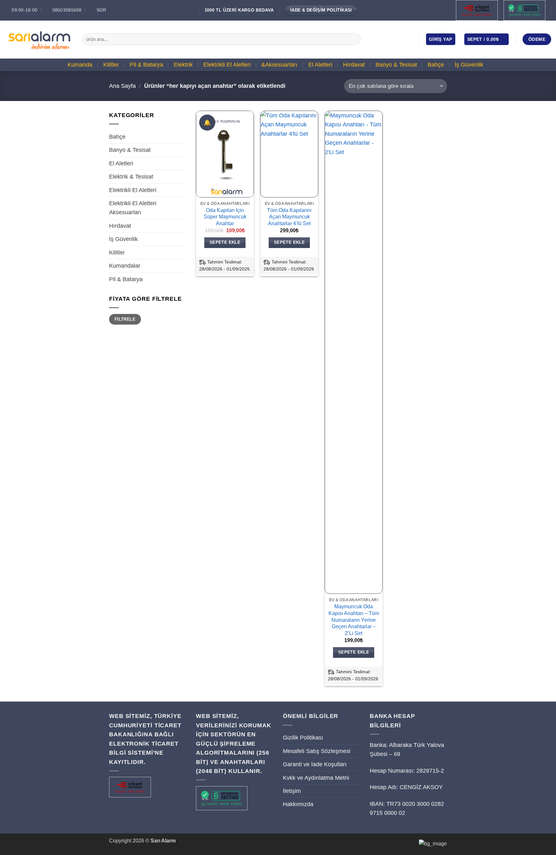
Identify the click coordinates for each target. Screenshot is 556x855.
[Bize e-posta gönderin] (399, 39)
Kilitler (111, 64)
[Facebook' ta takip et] (380, 39)
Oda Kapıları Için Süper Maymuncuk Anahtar (225, 216)
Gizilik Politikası (303, 737)
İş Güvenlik (469, 64)
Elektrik (183, 64)
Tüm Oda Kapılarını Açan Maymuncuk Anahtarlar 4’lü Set (289, 216)
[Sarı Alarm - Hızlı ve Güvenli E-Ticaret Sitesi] (39, 39)
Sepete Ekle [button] (224, 242)
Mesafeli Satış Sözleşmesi (316, 751)
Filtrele (125, 319)
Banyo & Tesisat (396, 64)
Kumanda (80, 64)
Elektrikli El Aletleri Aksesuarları (132, 208)
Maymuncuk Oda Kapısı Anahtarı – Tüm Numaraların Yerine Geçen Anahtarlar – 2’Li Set (354, 620)
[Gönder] (354, 39)
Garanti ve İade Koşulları (315, 764)
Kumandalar (124, 265)
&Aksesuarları (279, 64)
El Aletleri (320, 64)
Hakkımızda (298, 804)
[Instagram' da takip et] (390, 39)
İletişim (292, 791)
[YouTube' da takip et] (408, 39)
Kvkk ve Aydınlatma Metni (316, 778)
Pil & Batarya (146, 64)
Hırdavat (354, 64)
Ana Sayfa (122, 86)
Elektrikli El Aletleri (227, 64)
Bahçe (436, 64)
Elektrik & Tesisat (131, 176)
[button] (440, 39)
